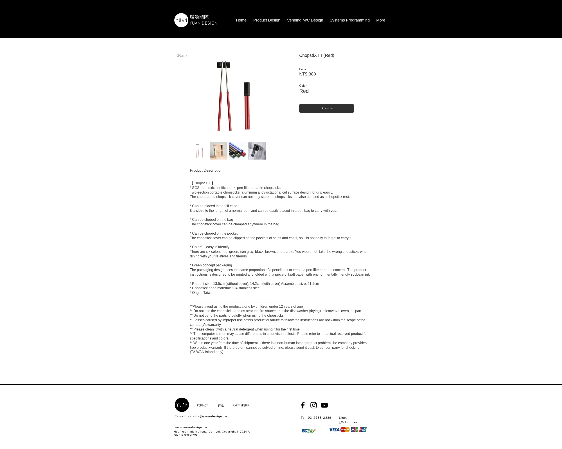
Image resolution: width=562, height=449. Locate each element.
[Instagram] (313, 405)
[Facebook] (303, 405)
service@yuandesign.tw (207, 416)
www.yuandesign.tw (191, 427)
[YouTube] (324, 405)
